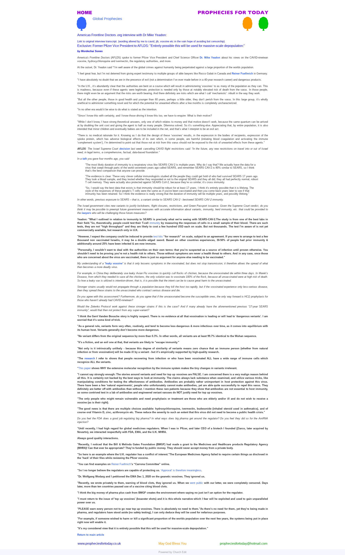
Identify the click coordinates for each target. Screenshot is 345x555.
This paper (84, 368)
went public (196, 482)
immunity (154, 222)
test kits (158, 236)
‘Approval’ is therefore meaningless (181, 470)
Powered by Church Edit (172, 552)
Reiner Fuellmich (121, 464)
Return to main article (90, 534)
